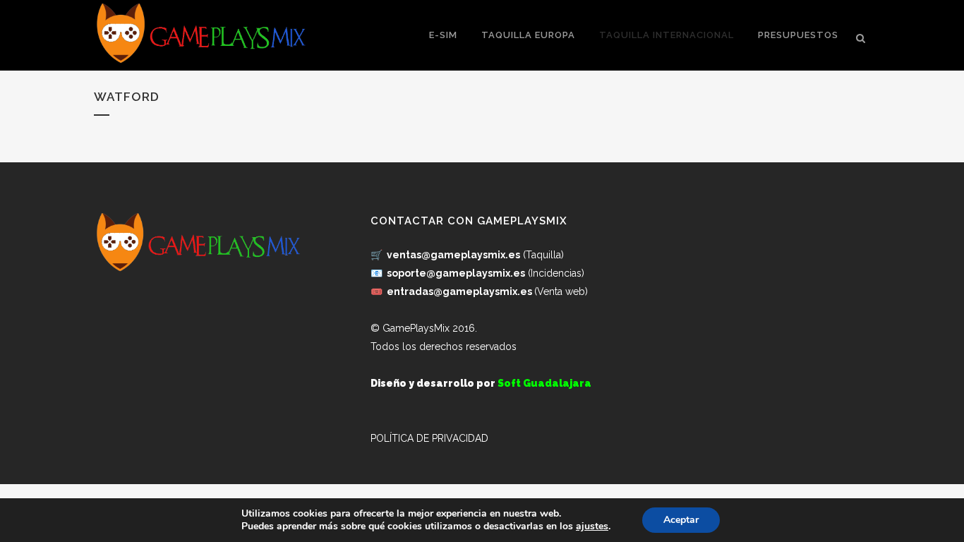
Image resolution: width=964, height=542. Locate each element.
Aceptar (681, 519)
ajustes (592, 526)
